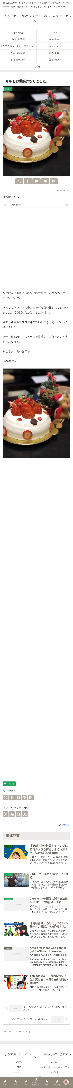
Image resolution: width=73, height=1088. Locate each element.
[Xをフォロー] (5, 814)
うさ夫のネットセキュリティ (54, 1067)
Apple (54, 1062)
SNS (19, 1067)
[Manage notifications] (66, 1082)
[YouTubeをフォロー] (12, 814)
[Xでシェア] (19, 181)
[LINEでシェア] (45, 181)
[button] (54, 181)
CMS (19, 1062)
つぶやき (10, 783)
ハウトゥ (19, 1072)
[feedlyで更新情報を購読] (18, 814)
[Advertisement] (36, 249)
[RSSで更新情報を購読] (25, 814)
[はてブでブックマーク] (36, 181)
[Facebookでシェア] (28, 181)
